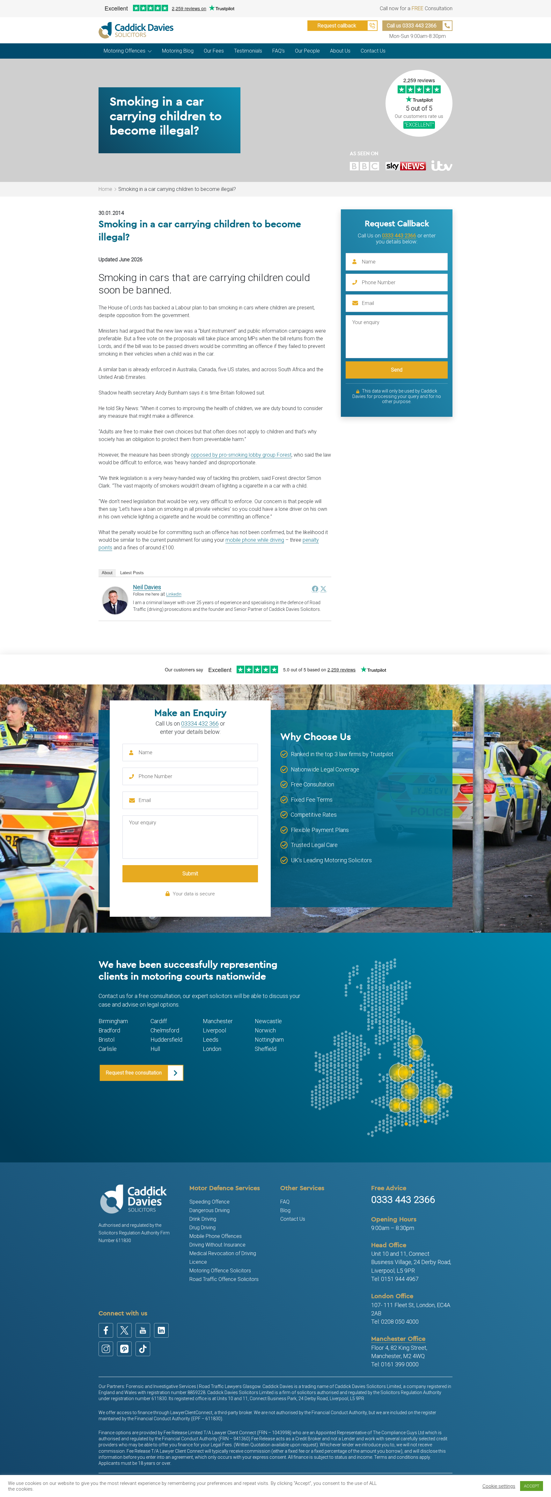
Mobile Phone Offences (215, 1236)
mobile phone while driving (254, 540)
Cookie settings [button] (498, 1486)
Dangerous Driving (209, 1210)
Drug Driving (202, 1228)
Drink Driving (202, 1219)
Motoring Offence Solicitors (220, 1271)
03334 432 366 (200, 723)
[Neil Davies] (115, 600)
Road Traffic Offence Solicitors (224, 1279)
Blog (285, 1210)
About (107, 572)
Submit (190, 874)
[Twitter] (323, 588)
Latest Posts (132, 572)
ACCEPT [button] (531, 1486)
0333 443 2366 (399, 235)
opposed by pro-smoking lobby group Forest (241, 455)
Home (105, 189)
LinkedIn (173, 594)
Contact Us (292, 1219)
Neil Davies (147, 587)
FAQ (285, 1202)
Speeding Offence (209, 1202)
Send (396, 370)
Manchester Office (398, 1338)
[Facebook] (315, 588)
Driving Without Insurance (217, 1245)
